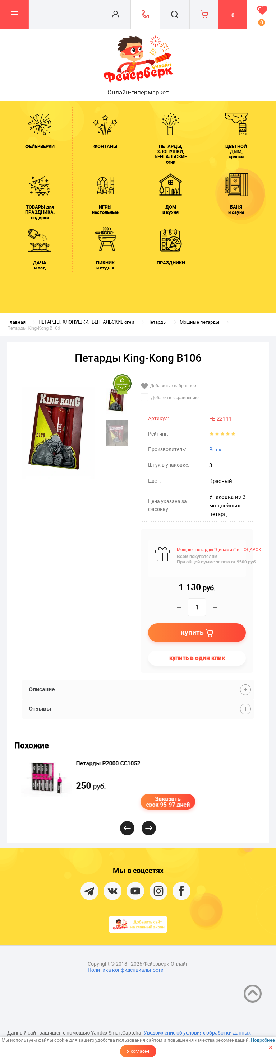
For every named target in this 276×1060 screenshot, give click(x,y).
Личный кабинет (115, 14)
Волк (215, 449)
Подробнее (263, 1040)
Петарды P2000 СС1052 (105, 763)
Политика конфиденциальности (126, 969)
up (253, 994)
